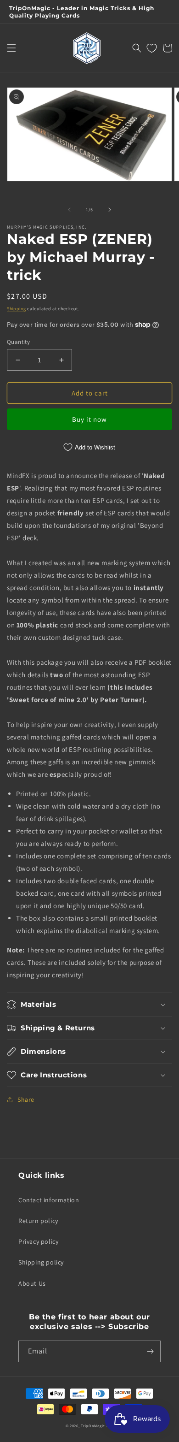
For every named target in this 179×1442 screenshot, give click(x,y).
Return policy (38, 1221)
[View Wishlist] (152, 48)
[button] (11, 48)
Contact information (48, 1200)
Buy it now (89, 419)
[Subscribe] (150, 1351)
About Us (32, 1283)
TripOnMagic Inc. (97, 1425)
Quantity (18, 342)
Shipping (16, 309)
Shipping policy (41, 1262)
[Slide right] (110, 210)
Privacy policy (38, 1241)
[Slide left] (69, 210)
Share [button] (25, 1099)
